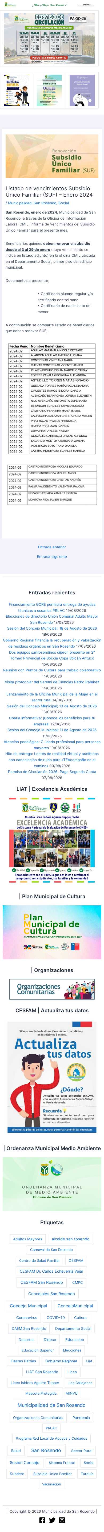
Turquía (87, 1474)
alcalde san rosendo (71, 1239)
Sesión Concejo (24, 1462)
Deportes (26, 1339)
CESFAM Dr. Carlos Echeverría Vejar (51, 1271)
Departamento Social (73, 1328)
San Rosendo (45, 203)
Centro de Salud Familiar (39, 1260)
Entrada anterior (52, 547)
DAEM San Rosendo (29, 1328)
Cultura (80, 1318)
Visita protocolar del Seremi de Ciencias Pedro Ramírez (52, 682)
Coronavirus (26, 1317)
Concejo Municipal (28, 1305)
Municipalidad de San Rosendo (52, 1405)
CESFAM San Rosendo (42, 1282)
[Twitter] (52, 1520)
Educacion (74, 1339)
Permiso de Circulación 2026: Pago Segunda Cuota (52, 772)
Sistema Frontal (62, 1463)
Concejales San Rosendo (51, 1293)
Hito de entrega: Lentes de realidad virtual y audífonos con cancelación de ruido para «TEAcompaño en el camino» (52, 760)
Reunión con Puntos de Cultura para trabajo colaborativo (52, 670)
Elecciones (72, 1350)
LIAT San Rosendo (42, 1372)
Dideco (50, 1339)
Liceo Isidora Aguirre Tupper (35, 1383)
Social (63, 203)
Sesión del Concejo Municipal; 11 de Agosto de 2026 (52, 730)
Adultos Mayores (27, 1239)
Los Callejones (81, 1383)
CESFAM (76, 1260)
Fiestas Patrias (23, 1361)
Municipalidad (19, 203)
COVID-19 (56, 1317)
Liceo (72, 1372)
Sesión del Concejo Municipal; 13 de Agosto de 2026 (52, 706)
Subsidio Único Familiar (52, 1474)
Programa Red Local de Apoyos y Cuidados (51, 1438)
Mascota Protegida (41, 1393)
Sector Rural (81, 1451)
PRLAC (51, 1428)
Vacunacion (51, 1484)
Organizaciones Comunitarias (38, 1418)
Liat (89, 1361)
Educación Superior (38, 1350)
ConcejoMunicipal (75, 1305)
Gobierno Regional (61, 1361)
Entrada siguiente (52, 557)
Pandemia (81, 1417)
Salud (16, 1450)
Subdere (17, 1474)
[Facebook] (42, 1520)
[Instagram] (62, 1520)
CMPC (77, 1282)
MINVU (72, 1393)
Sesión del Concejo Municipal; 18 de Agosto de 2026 (52, 628)
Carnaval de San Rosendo (51, 1250)
